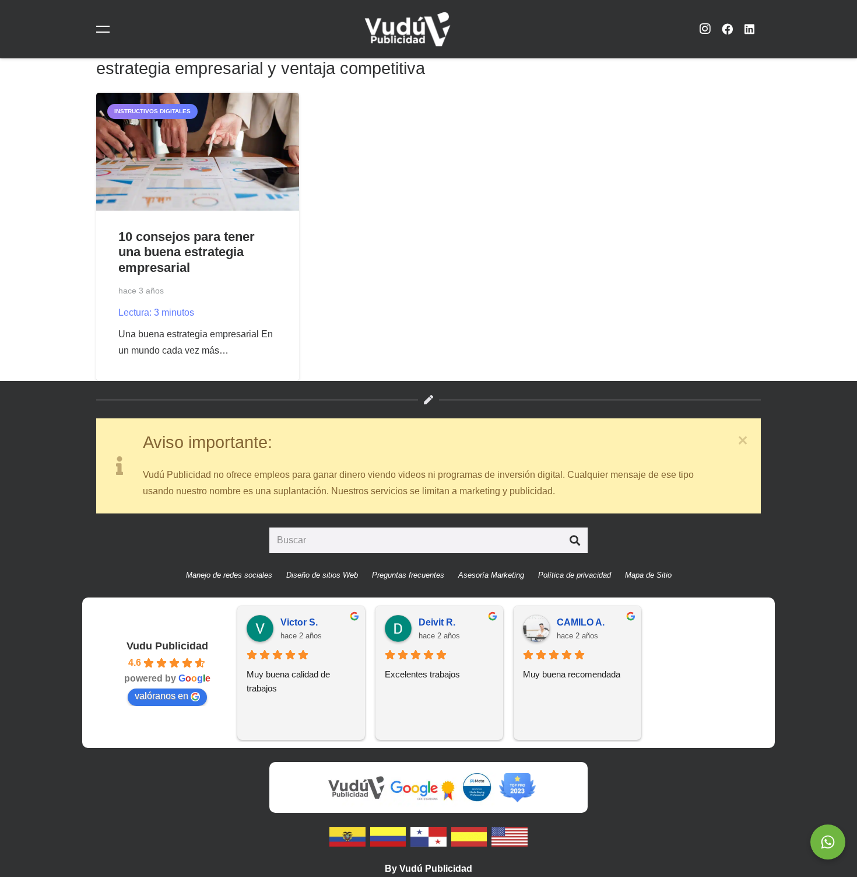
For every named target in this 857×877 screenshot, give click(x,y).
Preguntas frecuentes (408, 575)
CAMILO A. (581, 622)
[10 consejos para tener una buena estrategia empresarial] (197, 152)
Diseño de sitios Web (322, 575)
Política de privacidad (574, 575)
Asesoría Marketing (491, 575)
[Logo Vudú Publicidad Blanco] (407, 29)
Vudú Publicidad (435, 868)
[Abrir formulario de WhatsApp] (827, 841)
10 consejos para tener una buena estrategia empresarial (186, 252)
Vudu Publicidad (167, 646)
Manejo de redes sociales (229, 575)
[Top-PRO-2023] (517, 787)
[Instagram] (705, 29)
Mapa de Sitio (648, 575)
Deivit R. (437, 622)
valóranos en (161, 696)
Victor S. (299, 622)
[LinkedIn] (750, 29)
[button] (105, 29)
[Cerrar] (743, 440)
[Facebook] (727, 29)
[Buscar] (574, 540)
